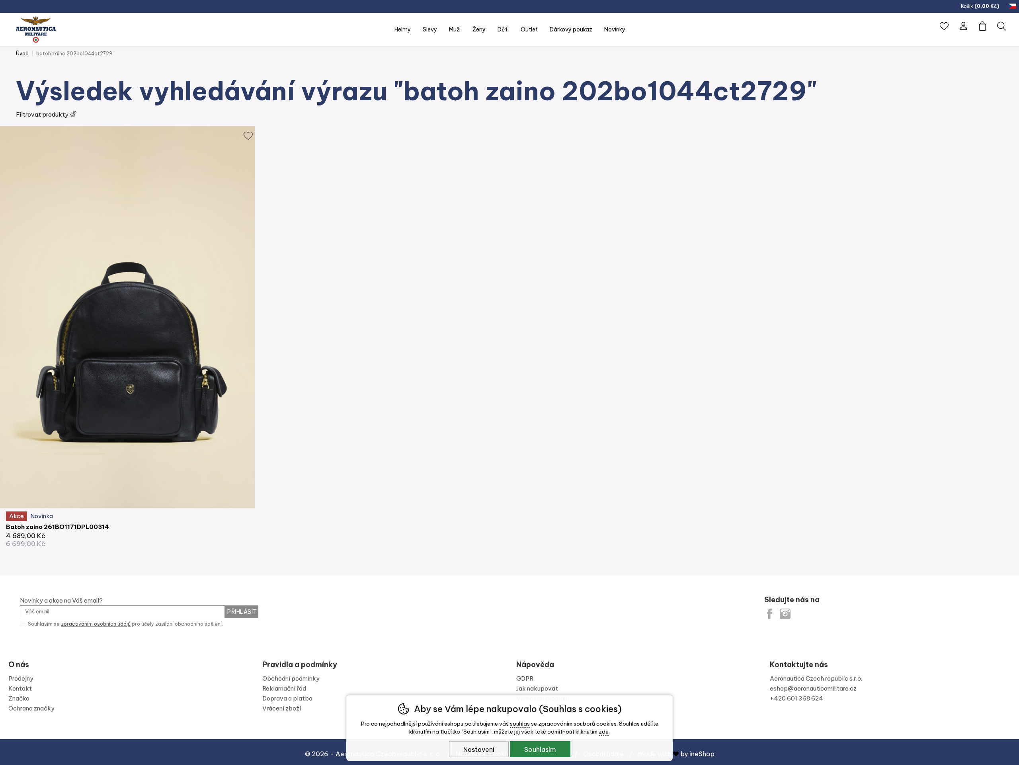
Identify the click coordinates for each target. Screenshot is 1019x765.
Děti (503, 29)
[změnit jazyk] (1013, 6)
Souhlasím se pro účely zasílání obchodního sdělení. (125, 624)
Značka (18, 698)
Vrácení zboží (281, 708)
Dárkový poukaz (571, 29)
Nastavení (478, 749)
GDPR (524, 678)
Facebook (769, 614)
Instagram (785, 614)
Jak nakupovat (537, 688)
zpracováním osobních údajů (96, 624)
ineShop (701, 754)
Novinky (614, 29)
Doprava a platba (287, 698)
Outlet (529, 29)
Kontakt (20, 688)
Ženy (479, 29)
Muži (455, 29)
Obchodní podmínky (291, 678)
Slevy (430, 29)
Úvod (22, 54)
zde (604, 731)
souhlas (520, 723)
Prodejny (20, 678)
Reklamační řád (284, 688)
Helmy (402, 29)
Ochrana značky (31, 708)
